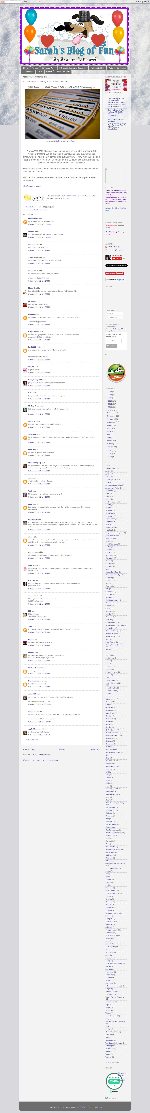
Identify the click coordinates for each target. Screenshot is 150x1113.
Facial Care (109, 658)
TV (106, 1019)
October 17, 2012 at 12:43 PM (39, 237)
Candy (107, 561)
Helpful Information (112, 733)
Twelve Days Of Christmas (115, 1021)
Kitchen (108, 778)
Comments (112, 318)
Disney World (110, 636)
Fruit (107, 693)
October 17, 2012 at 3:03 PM (39, 427)
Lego (107, 786)
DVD (107, 649)
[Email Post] (39, 206)
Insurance (109, 763)
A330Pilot (82, 1107)
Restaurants (109, 907)
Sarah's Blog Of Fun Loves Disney (116, 100)
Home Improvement (112, 752)
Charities (108, 594)
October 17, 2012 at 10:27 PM (39, 722)
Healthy (108, 727)
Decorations (109, 628)
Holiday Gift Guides (112, 735)
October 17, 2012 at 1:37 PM (39, 325)
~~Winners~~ (28, 72)
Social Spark (110, 947)
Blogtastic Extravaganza (114, 533)
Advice (107, 474)
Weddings (109, 1046)
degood (31, 231)
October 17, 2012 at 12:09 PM (39, 224)
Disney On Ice (110, 634)
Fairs (107, 661)
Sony (107, 955)
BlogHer (108, 524)
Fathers (108, 669)
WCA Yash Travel (35, 668)
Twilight (108, 1026)
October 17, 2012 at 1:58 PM (39, 360)
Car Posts (109, 564)
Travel (40, 72)
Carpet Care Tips (111, 572)
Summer (108, 977)
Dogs (107, 639)
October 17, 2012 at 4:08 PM (39, 484)
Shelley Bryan (33, 406)
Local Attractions (111, 794)
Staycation (109, 972)
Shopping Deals (111, 930)
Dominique (32, 519)
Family (107, 666)
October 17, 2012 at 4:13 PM (39, 512)
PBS (107, 874)
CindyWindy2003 (35, 380)
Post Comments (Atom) (41, 754)
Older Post (95, 749)
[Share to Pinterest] (53, 207)
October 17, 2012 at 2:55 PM (39, 414)
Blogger (99, 1107)
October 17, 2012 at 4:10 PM (39, 497)
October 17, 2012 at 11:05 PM (39, 735)
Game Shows (110, 699)
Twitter (107, 1029)
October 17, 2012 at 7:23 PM (39, 573)
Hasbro (108, 721)
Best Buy (108, 510)
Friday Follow (110, 680)
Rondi (30, 639)
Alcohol (108, 477)
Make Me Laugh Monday (114, 803)
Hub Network (110, 761)
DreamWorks (110, 642)
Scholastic (109, 924)
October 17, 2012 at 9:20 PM (39, 632)
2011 (110, 451)
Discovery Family (111, 631)
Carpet (108, 569)
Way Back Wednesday (113, 1043)
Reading (108, 899)
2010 (110, 454)
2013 (110, 407)
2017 (110, 395)
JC (29, 301)
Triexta (108, 1013)
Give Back (109, 707)
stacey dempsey (34, 463)
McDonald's (109, 810)
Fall (106, 663)
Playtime (108, 882)
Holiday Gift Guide (63, 72)
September (111, 422)
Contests (108, 611)
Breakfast (108, 549)
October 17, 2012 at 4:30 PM (39, 530)
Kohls (107, 780)
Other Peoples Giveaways (38, 210)
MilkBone (108, 821)
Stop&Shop (109, 975)
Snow (107, 941)
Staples (108, 966)
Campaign (109, 555)
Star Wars (109, 969)
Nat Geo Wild (110, 847)
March (109, 440)
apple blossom (34, 729)
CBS (107, 589)
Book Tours (109, 538)
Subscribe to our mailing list (113, 336)
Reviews (108, 910)
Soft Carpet (109, 952)
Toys (107, 1005)
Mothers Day (110, 835)
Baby (107, 499)
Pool (107, 885)
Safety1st (108, 919)
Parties (108, 871)
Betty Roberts (33, 332)
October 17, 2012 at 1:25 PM (39, 250)
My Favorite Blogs (97, 68)
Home (25, 68)
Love (107, 797)
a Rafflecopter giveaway (32, 186)
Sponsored (109, 958)
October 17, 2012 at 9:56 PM (39, 687)
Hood (107, 755)
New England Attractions (114, 849)
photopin (72, 141)
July (109, 428)
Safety (107, 916)
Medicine (108, 813)
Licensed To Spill (111, 789)
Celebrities (109, 591)
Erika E (31, 449)
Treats (107, 1010)
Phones (108, 879)
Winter (107, 1054)
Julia (30, 626)
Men (107, 819)
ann (29, 478)
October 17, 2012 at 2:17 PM (39, 399)
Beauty (108, 505)
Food (107, 675)
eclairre (31, 367)
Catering (108, 586)
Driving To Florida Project (114, 645)
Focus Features (111, 672)
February (111, 444)
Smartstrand (110, 933)
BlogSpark (109, 530)
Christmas (109, 597)
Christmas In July (111, 600)
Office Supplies (111, 852)
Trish (30, 491)
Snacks (108, 938)
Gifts (107, 705)
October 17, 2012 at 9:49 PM (39, 674)
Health (107, 724)
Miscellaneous (110, 824)
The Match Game (111, 994)
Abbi (30, 537)
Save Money (110, 921)
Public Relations (111, 893)
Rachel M (32, 314)
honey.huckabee (34, 681)
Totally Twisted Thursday (114, 997)
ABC (107, 465)
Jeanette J (32, 421)
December (111, 413)
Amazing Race (110, 479)
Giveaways (109, 710)
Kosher (108, 783)
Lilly (30, 611)
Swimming (109, 983)
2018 (110, 392)
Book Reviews (110, 535)
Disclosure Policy (48, 68)
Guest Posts (109, 713)
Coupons (108, 617)
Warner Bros (110, 1040)
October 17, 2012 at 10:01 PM (39, 704)
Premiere (108, 888)
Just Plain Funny (111, 766)
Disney (49, 72)
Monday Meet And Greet (114, 833)
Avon (107, 493)
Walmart (108, 1037)
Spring (107, 961)
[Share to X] (48, 207)
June (109, 431)
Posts (110, 314)
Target (107, 989)
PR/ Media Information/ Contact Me (72, 68)
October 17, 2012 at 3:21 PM (39, 455)
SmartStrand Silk (111, 935)
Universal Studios (111, 1032)
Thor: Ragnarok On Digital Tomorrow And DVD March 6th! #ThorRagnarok (117, 104)
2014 (110, 404)
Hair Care (109, 716)
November (111, 416)
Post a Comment (32, 739)
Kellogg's (108, 769)
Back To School (111, 502)
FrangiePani (33, 218)
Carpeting (109, 578)
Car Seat (108, 566)
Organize (108, 858)
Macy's (108, 800)
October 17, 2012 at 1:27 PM (39, 263)
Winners (108, 1051)
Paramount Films (111, 868)
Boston (108, 547)
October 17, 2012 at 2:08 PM (39, 386)
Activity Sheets (110, 468)
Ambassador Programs (114, 485)
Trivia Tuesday (110, 1016)
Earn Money (109, 655)
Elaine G (31, 288)
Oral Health (109, 855)
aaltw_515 (32, 694)
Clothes (108, 606)
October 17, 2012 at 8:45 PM (39, 619)
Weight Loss (110, 1048)
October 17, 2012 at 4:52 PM (39, 545)
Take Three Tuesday (113, 986)
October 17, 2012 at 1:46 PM (39, 340)
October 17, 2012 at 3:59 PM (39, 471)
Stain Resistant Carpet (113, 963)
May (109, 434)
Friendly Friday (111, 691)
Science (108, 927)
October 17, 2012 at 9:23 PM (39, 645)
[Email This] (44, 207)
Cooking (108, 614)
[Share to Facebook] (50, 207)
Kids (107, 775)
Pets (107, 877)
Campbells (109, 558)
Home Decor (110, 749)
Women (108, 1057)
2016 (110, 398)
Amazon (108, 482)
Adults (107, 471)
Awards (35, 68)
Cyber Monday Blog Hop (114, 625)
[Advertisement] (120, 149)
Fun (106, 696)
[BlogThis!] (46, 207)
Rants (107, 896)
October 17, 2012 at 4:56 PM (39, 558)
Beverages (109, 516)
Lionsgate (109, 791)
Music (107, 844)
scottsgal (32, 434)
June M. (31, 565)
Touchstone (109, 1002)
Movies (108, 841)
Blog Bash (109, 521)
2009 (110, 457)
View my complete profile (114, 250)
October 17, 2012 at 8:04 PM (39, 589)
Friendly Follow (111, 688)
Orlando (108, 861)
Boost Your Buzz (111, 544)
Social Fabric (110, 944)
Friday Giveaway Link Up (114, 683)
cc (76, 141)
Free (107, 678)
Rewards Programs (112, 913)
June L (31, 504)
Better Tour (109, 513)
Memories (109, 816)
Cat (106, 583)
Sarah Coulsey (70, 196)
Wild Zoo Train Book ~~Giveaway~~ (115, 115)
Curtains (108, 620)
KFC (107, 772)
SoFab (107, 949)
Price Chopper (110, 891)
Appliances (109, 491)
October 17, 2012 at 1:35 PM (39, 294)
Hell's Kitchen (110, 730)
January (110, 447)
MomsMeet (109, 827)
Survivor (108, 980)
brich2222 (32, 347)
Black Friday (110, 519)
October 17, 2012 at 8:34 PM (39, 604)
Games (108, 702)
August (110, 425)
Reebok (108, 905)
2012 (110, 410)
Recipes (108, 902)
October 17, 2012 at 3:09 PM (39, 442)
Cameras (108, 552)
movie (107, 838)
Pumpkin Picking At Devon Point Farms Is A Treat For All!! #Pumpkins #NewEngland (117, 126)
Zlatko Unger (60, 141)
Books (107, 541)
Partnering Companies (117, 68)
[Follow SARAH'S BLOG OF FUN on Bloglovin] (115, 281)
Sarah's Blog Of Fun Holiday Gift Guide (116, 111)
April (109, 437)
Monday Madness (112, 830)
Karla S (31, 580)
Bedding (108, 507)
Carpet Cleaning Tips (113, 575)
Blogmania (109, 527)
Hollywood (109, 744)
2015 (110, 401)
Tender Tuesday (111, 991)
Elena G (31, 652)
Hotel (107, 758)
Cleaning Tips (110, 603)
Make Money (110, 807)
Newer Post (29, 749)
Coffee (107, 608)
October (110, 419)
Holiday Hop (109, 738)
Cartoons (108, 580)
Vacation (108, 1034)
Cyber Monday (110, 622)
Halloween (109, 719)
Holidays (108, 741)
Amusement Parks (112, 488)
